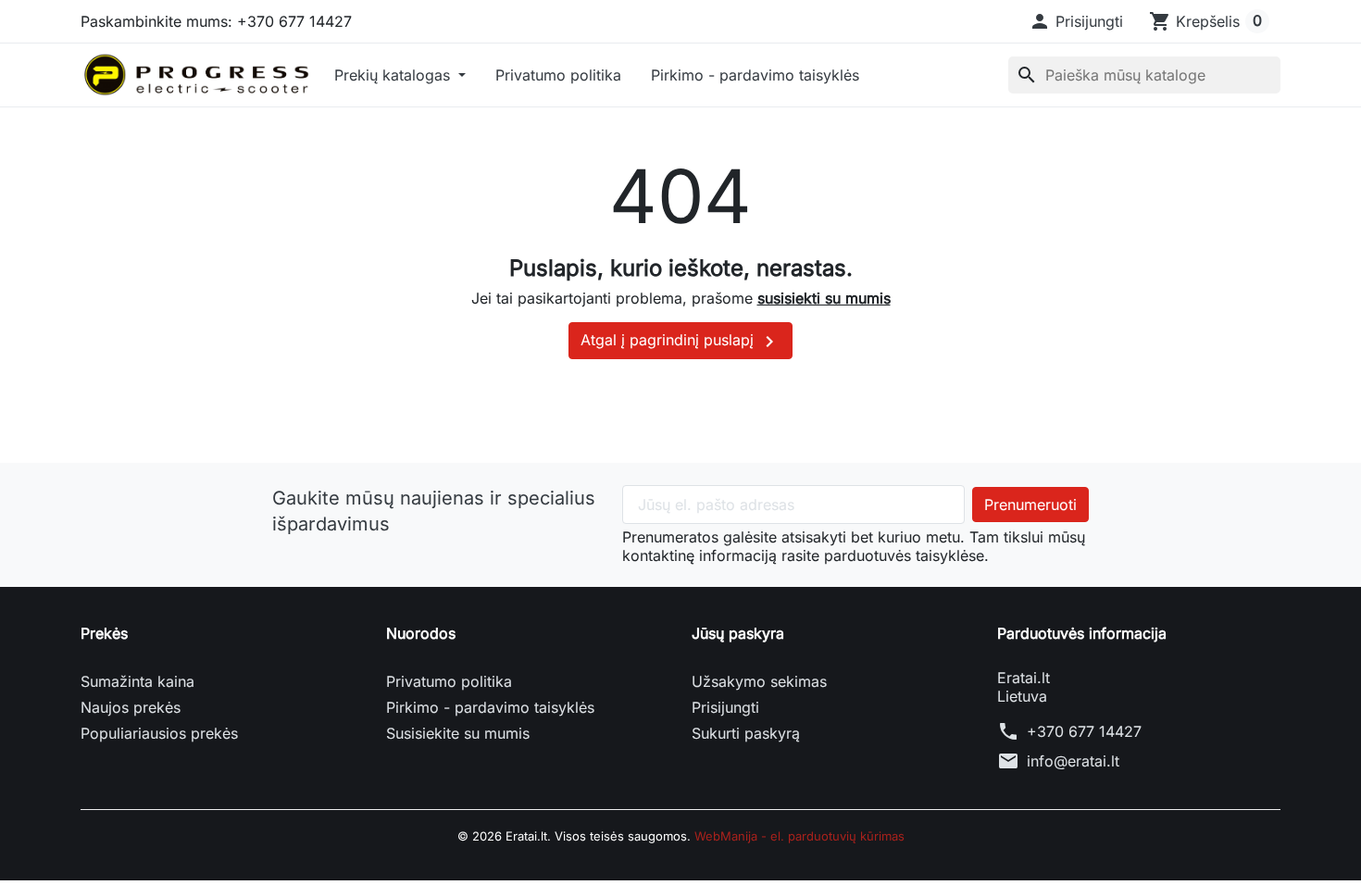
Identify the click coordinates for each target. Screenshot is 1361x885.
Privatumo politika (558, 75)
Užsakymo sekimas (759, 681)
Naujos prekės (131, 707)
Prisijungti (725, 707)
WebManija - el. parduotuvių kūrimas (799, 836)
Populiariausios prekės (159, 733)
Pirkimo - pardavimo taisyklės (755, 75)
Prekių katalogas (394, 75)
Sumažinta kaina (137, 681)
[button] (1076, 21)
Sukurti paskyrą (746, 733)
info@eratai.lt (1073, 761)
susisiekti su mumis (824, 298)
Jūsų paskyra (738, 633)
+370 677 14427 (1084, 731)
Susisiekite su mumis (458, 733)
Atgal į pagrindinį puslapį (680, 341)
